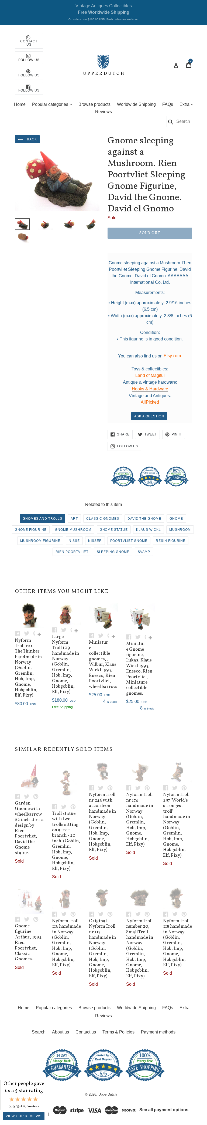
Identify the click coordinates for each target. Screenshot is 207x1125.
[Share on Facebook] (19, 633)
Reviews (103, 111)
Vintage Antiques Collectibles (103, 12)
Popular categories (53, 104)
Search (39, 1032)
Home (20, 104)
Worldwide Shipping (136, 104)
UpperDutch (107, 1094)
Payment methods (158, 1032)
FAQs (167, 104)
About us (60, 1032)
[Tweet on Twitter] (28, 633)
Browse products (94, 104)
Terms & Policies (118, 1032)
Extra (188, 104)
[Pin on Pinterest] (37, 796)
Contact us (85, 1032)
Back (31, 139)
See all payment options (163, 1110)
